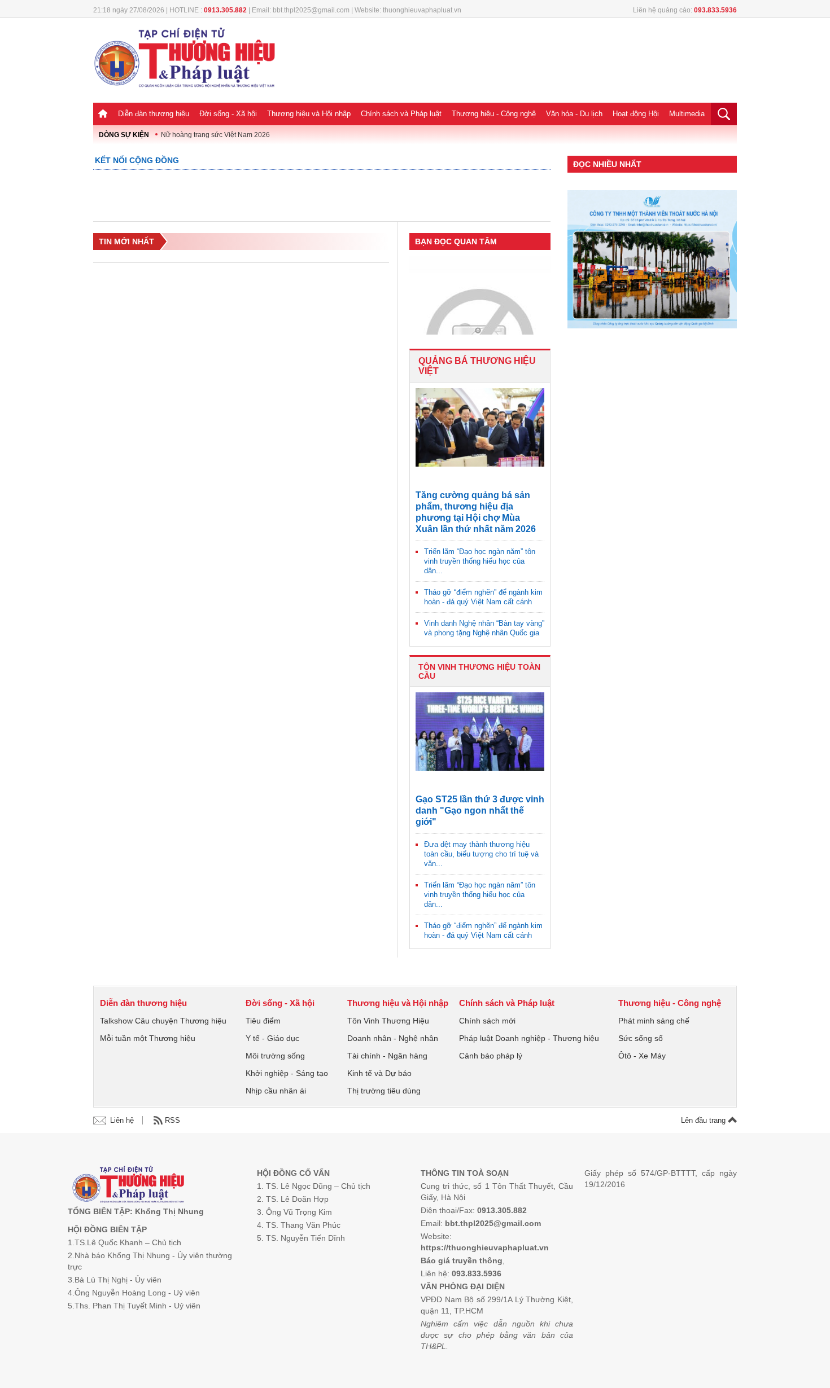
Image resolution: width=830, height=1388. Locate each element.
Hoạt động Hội (636, 113)
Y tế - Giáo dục (272, 1038)
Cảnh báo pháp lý (490, 1055)
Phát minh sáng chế (653, 1020)
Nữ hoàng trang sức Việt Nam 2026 (215, 135)
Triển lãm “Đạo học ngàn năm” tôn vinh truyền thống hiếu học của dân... (479, 561)
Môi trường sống (275, 1055)
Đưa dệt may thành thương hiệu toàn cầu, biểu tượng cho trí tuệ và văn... (481, 854)
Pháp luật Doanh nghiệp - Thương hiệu (529, 1038)
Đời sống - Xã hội (228, 113)
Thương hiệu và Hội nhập (309, 113)
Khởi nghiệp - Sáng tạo (287, 1073)
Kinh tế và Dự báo (379, 1073)
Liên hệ (122, 1120)
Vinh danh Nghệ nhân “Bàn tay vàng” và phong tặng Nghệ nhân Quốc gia (484, 628)
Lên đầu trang (704, 1120)
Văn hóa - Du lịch (574, 113)
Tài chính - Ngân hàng (387, 1055)
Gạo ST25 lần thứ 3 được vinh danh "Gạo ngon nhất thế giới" (480, 810)
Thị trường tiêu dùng (384, 1090)
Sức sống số (640, 1038)
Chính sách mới (487, 1020)
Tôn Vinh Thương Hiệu (388, 1020)
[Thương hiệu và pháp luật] (128, 1185)
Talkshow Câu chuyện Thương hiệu (163, 1020)
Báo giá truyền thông (462, 1260)
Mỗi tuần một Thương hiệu (147, 1038)
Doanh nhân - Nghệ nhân (392, 1038)
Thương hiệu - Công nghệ (494, 113)
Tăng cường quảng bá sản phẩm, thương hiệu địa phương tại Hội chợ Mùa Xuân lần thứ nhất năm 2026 (476, 512)
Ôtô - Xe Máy (642, 1055)
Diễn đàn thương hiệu (153, 113)
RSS (172, 1120)
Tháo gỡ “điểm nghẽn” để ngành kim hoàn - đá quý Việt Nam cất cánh (483, 597)
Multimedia (687, 113)
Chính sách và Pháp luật (401, 113)
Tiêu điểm (263, 1020)
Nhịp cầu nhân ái (276, 1090)
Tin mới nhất (126, 241)
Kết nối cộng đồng (137, 160)
